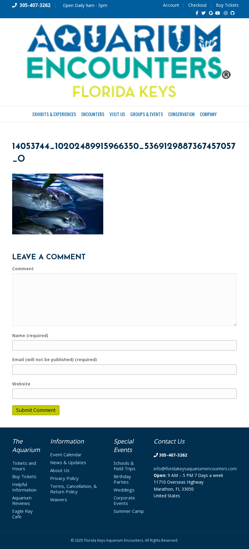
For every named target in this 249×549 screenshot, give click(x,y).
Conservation (181, 114)
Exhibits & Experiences (54, 114)
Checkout (197, 5)
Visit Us (117, 114)
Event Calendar (66, 454)
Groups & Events (146, 114)
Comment (23, 268)
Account (171, 5)
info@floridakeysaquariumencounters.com (195, 468)
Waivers (58, 499)
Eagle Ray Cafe (22, 513)
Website (21, 384)
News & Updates (68, 462)
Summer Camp (129, 511)
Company (208, 114)
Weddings (124, 489)
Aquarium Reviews (22, 500)
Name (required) (30, 335)
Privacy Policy (64, 478)
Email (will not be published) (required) (54, 359)
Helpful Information (24, 487)
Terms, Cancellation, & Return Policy (73, 488)
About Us (60, 470)
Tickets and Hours (24, 465)
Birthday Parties (122, 479)
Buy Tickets (227, 5)
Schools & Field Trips (124, 465)
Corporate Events (124, 500)
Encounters (92, 114)
